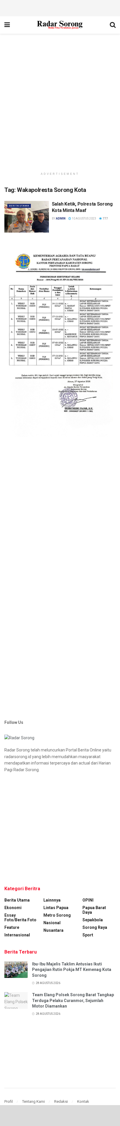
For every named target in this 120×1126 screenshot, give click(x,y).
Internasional (17, 935)
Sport (87, 935)
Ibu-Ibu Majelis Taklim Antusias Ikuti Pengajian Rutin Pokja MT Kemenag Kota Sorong (71, 970)
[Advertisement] (60, 7)
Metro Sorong (57, 915)
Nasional (52, 922)
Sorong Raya (94, 927)
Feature (11, 927)
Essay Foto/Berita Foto (20, 917)
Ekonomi (13, 907)
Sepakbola (92, 920)
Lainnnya (52, 900)
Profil (8, 1101)
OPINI (87, 900)
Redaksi (61, 1101)
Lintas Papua (55, 907)
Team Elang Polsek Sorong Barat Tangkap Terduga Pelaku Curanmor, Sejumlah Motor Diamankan (73, 1000)
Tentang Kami (33, 1101)
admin (61, 218)
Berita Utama (19, 205)
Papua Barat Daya (94, 910)
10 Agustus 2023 (83, 218)
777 (105, 218)
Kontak (83, 1101)
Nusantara (53, 930)
